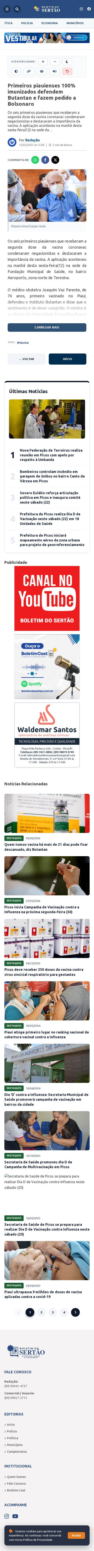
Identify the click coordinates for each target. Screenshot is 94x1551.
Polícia (27, 23)
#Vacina (23, 342)
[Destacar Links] (29, 71)
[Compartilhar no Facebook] (45, 160)
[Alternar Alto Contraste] (16, 71)
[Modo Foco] (42, 71)
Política (12, 1438)
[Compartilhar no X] (55, 160)
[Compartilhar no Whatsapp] (35, 160)
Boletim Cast (16, 1490)
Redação (32, 140)
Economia (50, 23)
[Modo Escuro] (67, 61)
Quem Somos (16, 1477)
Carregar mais (47, 327)
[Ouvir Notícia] (54, 71)
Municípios (75, 23)
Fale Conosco (16, 1483)
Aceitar (76, 1535)
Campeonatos (17, 1451)
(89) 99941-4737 (15, 1386)
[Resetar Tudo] (67, 71)
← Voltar (26, 358)
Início (67, 358)
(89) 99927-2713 (15, 1398)
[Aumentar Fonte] (43, 61)
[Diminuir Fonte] (55, 61)
